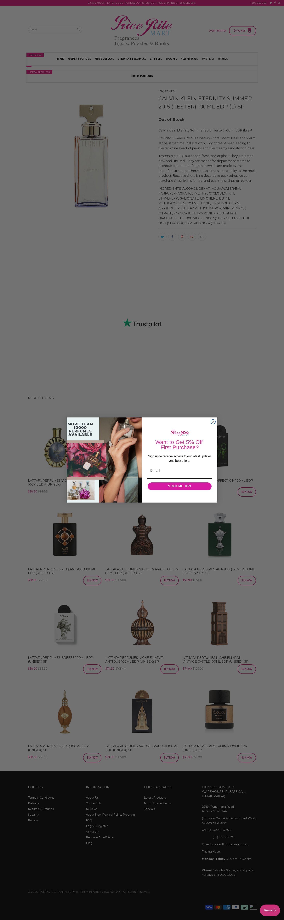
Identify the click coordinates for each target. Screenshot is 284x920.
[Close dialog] (213, 421)
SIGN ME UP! (179, 486)
